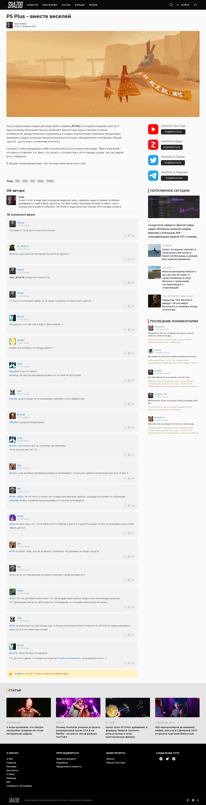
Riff (18, 488)
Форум (93, 4)
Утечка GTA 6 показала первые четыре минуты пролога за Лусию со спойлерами (170, 341)
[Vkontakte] (173, 758)
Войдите (19, 673)
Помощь (11, 778)
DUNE (20, 516)
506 (19, 465)
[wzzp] (12, 365)
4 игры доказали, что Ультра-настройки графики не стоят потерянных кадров (25, 730)
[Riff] (12, 490)
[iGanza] (12, 224)
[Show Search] (171, 5)
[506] (12, 466)
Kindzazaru (159, 326)
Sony (25, 181)
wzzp (19, 363)
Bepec (20, 590)
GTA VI (59, 722)
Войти (185, 4)
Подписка (62, 762)
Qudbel (20, 340)
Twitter (23, 23)
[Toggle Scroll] (195, 5)
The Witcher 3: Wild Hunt (177, 296)
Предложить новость (69, 766)
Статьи (66, 4)
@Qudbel (14, 371)
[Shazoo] (15, 5)
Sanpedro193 (160, 394)
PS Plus (50, 181)
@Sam (12, 445)
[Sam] (12, 392)
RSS (8, 781)
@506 (20, 496)
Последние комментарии (174, 321)
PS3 (17, 181)
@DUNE (13, 652)
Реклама (11, 766)
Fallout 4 (168, 267)
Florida (166, 245)
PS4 (32, 181)
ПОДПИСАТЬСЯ (173, 131)
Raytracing (13, 722)
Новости (32, 4)
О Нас (9, 758)
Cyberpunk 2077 (164, 722)
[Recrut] (12, 318)
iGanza (20, 222)
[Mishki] (12, 294)
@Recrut (13, 523)
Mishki (20, 293)
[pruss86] (12, 416)
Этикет (10, 774)
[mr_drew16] (12, 247)
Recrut (20, 316)
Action (110, 722)
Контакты (12, 770)
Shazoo (110, 758)
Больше (79, 4)
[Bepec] (12, 592)
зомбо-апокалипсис (69, 658)
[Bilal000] (150, 372)
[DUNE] (12, 517)
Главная (11, 762)
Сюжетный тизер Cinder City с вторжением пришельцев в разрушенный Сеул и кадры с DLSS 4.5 (173, 361)
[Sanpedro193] (150, 395)
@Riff (12, 551)
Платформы (49, 4)
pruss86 (21, 414)
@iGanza (14, 253)
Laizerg (157, 350)
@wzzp (13, 398)
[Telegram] (161, 758)
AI (149, 220)
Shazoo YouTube (115, 762)
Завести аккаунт (66, 758)
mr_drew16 (23, 246)
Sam (19, 390)
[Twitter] (167, 758)
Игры (40, 181)
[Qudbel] (12, 341)
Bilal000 (158, 370)
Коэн (16, 23)
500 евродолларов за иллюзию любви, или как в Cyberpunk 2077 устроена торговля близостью (176, 730)
